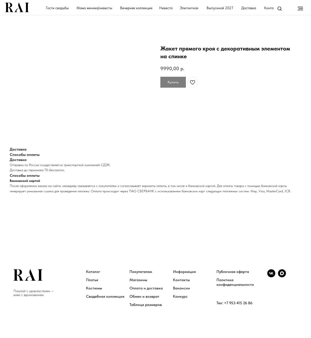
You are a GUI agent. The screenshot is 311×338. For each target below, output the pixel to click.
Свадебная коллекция (105, 296)
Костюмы (94, 288)
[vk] (271, 276)
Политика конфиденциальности (235, 282)
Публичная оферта (232, 271)
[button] (279, 8)
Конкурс (180, 296)
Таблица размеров (146, 304)
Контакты (181, 280)
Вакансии (181, 288)
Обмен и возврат (144, 296)
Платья (92, 280)
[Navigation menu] (300, 8)
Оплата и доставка (146, 288)
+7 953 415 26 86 (238, 303)
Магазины (138, 280)
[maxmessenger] (282, 276)
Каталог (93, 271)
